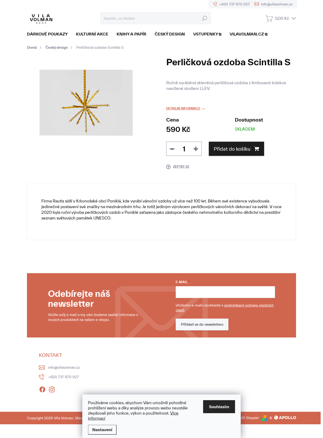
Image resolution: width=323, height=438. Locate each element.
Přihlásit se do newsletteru (202, 324)
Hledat (204, 18)
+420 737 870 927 (63, 377)
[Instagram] (51, 388)
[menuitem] (49, 34)
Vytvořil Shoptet (245, 418)
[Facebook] (42, 388)
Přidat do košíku (232, 149)
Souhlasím (219, 406)
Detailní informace (183, 108)
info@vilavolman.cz (64, 367)
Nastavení (102, 429)
